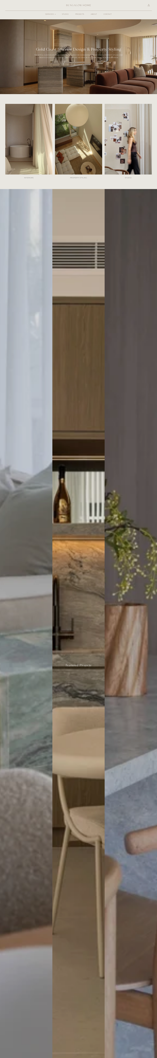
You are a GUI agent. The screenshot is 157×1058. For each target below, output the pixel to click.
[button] (50, 14)
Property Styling (78, 178)
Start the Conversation (78, 65)
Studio (128, 178)
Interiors (29, 178)
